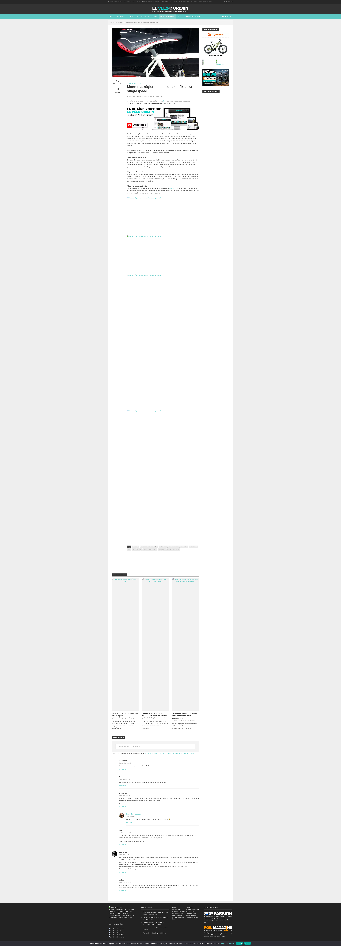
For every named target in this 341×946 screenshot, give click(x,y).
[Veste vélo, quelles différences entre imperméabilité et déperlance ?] (185, 644)
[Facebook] (116, 928)
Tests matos (121, 16)
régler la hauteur (182, 546)
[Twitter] (115, 931)
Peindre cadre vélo (177, 913)
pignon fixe (173, 188)
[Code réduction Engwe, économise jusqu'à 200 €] (215, 77)
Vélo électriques (191, 913)
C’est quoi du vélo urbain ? (115, 1)
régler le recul (193, 546)
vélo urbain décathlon (153, 1)
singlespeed (161, 549)
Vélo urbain (189, 907)
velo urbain (176, 549)
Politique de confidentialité (227, 943)
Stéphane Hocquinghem (145, 96)
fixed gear (135, 546)
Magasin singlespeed (192, 909)
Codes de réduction (193, 16)
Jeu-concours (194, 1)
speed (169, 549)
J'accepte (239, 943)
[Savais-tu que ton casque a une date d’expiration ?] (125, 644)
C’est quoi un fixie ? (129, 1)
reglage (162, 546)
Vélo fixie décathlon (192, 917)
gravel (180, 1)
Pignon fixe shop (191, 915)
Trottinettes (141, 16)
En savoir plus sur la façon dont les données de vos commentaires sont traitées (169, 753)
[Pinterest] (116, 933)
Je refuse (247, 943)
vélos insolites (165, 1)
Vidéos (179, 16)
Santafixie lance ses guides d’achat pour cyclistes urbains (154, 714)
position (155, 546)
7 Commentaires (117, 84)
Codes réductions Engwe (205, 1)
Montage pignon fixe (178, 917)
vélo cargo (186, 1)
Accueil (112, 22)
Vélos (131, 16)
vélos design (173, 1)
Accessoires (152, 16)
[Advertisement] (163, 562)
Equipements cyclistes (178, 911)
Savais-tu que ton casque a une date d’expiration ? (125, 714)
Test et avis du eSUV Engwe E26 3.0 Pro (155, 933)
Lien (173, 919)
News (111, 16)
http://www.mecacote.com (157, 869)
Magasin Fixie (176, 909)
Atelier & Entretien (167, 16)
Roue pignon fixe (177, 915)
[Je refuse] (339, 943)
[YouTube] (116, 935)
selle (134, 549)
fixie (165, 101)
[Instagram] (117, 937)
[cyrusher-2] (215, 44)
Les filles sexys (190, 911)
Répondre (122, 769)
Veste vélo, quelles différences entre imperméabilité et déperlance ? (184, 715)
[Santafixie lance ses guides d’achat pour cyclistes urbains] (155, 644)
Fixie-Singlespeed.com (135, 814)
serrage (139, 549)
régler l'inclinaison (171, 546)
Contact (174, 907)
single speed (152, 549)
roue (129, 549)
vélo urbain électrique (141, 1)
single (145, 549)
